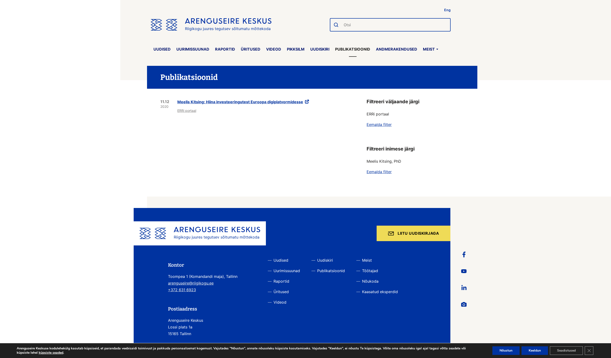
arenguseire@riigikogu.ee (191, 283)
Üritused (250, 49)
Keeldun (535, 350)
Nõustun (506, 350)
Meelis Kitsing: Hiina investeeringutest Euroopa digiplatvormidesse (240, 101)
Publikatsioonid (352, 49)
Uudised (162, 49)
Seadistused (566, 350)
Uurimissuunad (192, 49)
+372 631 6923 (182, 289)
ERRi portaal (186, 111)
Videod (273, 49)
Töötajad (370, 270)
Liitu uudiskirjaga (418, 233)
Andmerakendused (396, 49)
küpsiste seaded (51, 353)
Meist (429, 49)
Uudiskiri (319, 49)
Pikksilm (296, 49)
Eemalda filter (379, 124)
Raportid (225, 49)
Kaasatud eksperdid (380, 291)
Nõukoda (370, 281)
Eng (447, 10)
